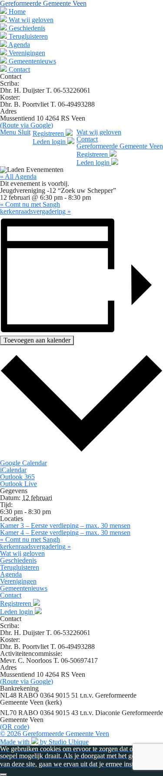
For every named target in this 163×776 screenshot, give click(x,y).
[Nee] (3, 774)
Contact (18, 69)
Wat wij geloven (30, 20)
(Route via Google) (26, 125)
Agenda (18, 44)
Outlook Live (18, 483)
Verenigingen (26, 53)
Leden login (50, 141)
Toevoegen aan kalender (36, 340)
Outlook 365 (17, 476)
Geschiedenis (26, 28)
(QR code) (14, 726)
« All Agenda (18, 176)
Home (16, 11)
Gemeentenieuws (31, 61)
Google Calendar (23, 463)
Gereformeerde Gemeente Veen (120, 146)
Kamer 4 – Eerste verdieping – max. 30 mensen (65, 532)
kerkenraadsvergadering (35, 211)
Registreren (49, 133)
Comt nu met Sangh (30, 204)
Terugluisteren (27, 36)
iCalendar (13, 470)
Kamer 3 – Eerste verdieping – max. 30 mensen (65, 525)
